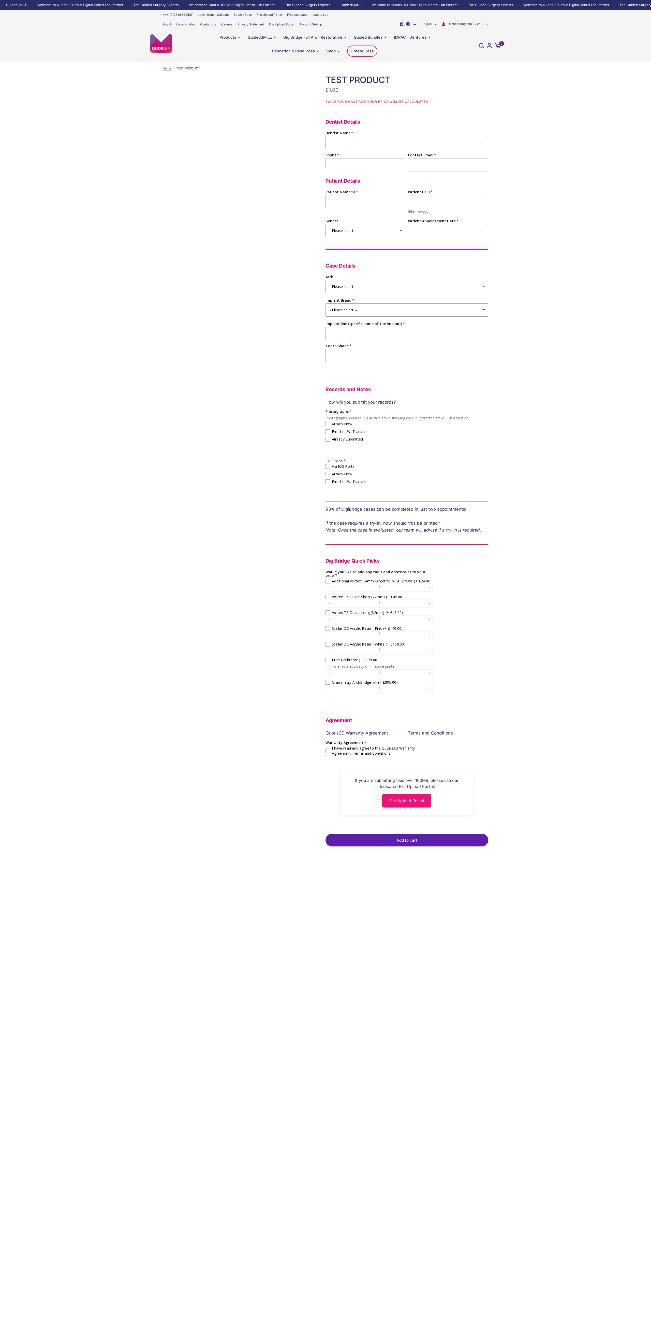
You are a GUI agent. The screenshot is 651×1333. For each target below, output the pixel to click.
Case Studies (185, 24)
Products (227, 37)
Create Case (362, 51)
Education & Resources (293, 51)
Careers (226, 24)
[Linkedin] (414, 24)
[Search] (481, 45)
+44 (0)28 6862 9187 (178, 15)
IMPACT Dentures (410, 37)
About (167, 24)
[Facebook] (401, 24)
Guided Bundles (368, 37)
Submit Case (243, 15)
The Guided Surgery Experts (139, 5)
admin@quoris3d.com (213, 15)
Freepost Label (297, 15)
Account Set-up (310, 24)
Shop (331, 51)
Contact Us (208, 24)
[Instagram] (408, 24)
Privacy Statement (251, 24)
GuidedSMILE (334, 5)
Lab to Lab (320, 15)
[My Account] (489, 45)
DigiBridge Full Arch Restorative (312, 37)
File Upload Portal (269, 15)
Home (167, 68)
